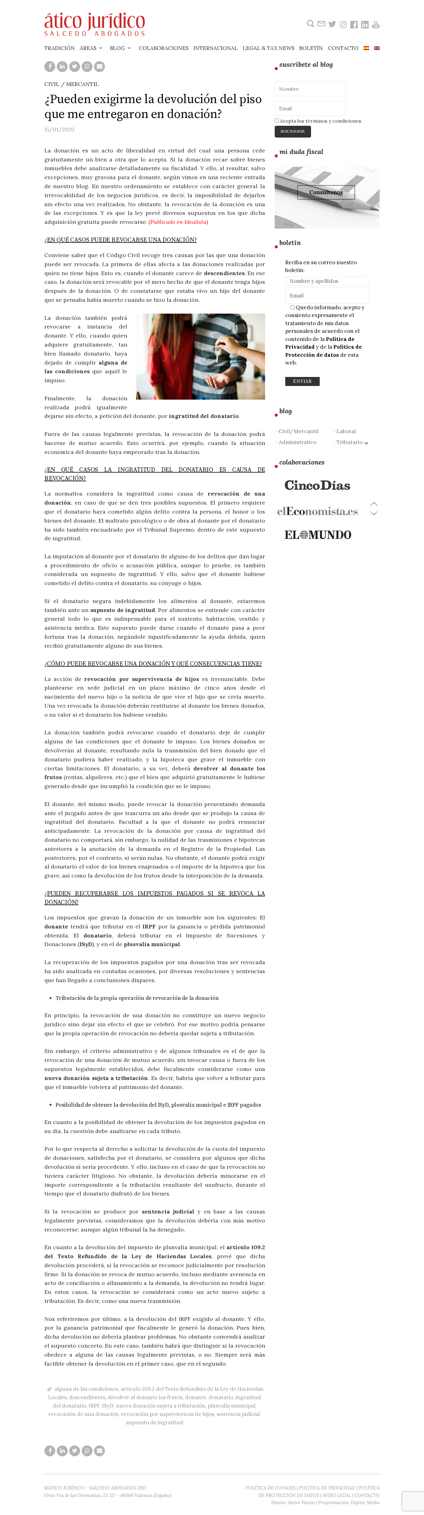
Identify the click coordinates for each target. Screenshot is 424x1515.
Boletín (311, 48)
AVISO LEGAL (337, 1495)
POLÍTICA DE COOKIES (270, 1488)
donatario (221, 1397)
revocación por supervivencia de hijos (167, 1414)
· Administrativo (296, 442)
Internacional (215, 48)
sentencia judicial (238, 1414)
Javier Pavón (301, 1502)
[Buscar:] (309, 23)
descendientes (87, 1397)
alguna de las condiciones (86, 1389)
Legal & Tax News (268, 48)
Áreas (88, 48)
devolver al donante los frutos (145, 1397)
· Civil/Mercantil (297, 431)
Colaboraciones (163, 48)
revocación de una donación (83, 1414)
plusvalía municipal (231, 1405)
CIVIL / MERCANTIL (71, 84)
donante (195, 1397)
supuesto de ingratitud (154, 1422)
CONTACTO (367, 1495)
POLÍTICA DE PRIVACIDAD (327, 1488)
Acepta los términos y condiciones (320, 121)
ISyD (108, 1405)
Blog (117, 48)
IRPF (94, 1405)
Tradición (59, 48)
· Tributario (349, 442)
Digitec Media (365, 1502)
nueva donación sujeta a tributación (160, 1405)
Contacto (343, 48)
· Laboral (345, 431)
